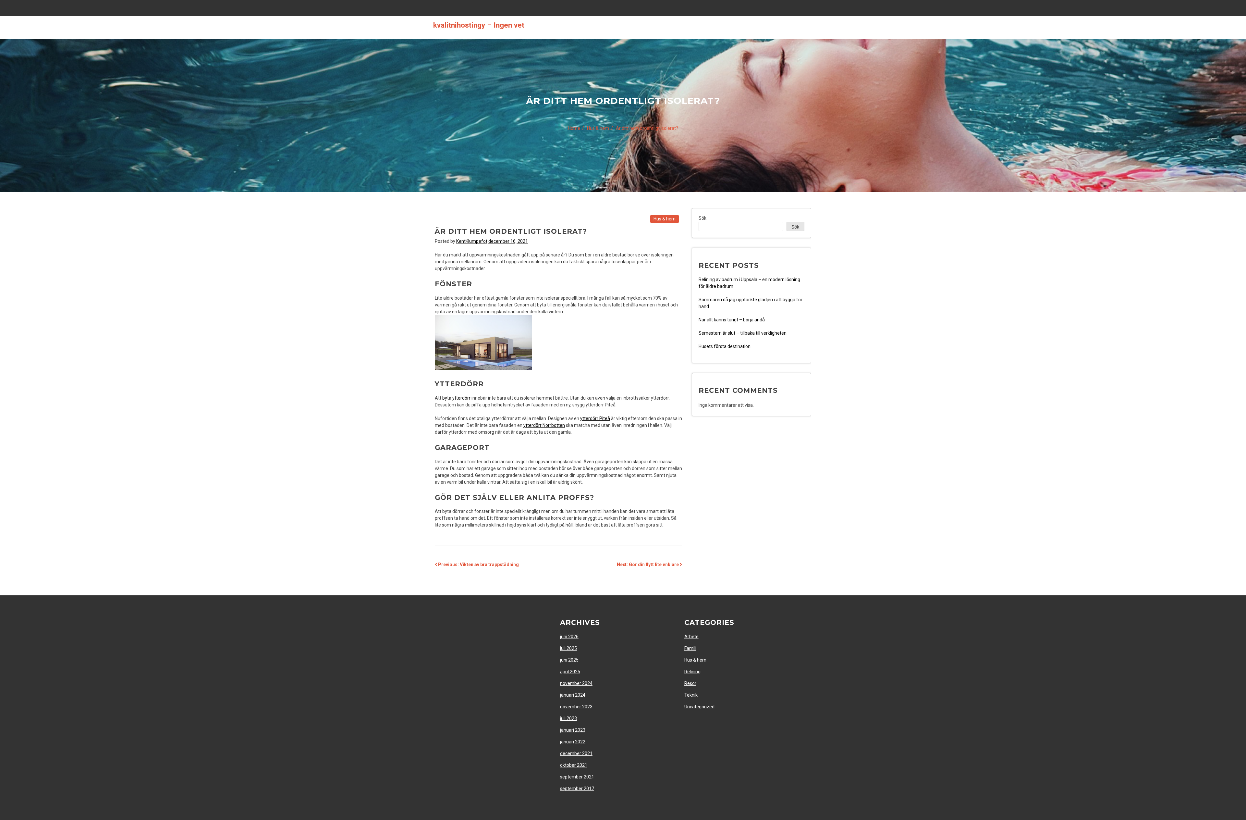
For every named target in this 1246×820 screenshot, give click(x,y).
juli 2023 (568, 718)
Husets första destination (725, 346)
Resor (690, 683)
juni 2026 (569, 636)
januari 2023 (572, 730)
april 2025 (570, 671)
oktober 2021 (573, 765)
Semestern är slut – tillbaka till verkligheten (743, 333)
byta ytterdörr (456, 398)
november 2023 (576, 706)
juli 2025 (568, 648)
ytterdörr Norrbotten (544, 425)
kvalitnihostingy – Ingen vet (478, 25)
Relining (692, 671)
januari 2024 (572, 695)
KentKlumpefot (471, 241)
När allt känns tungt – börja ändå (732, 319)
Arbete (691, 636)
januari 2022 (572, 741)
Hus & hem (665, 218)
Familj (690, 648)
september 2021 (577, 776)
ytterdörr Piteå (595, 418)
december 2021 (576, 753)
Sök (702, 218)
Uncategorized (699, 706)
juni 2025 (569, 660)
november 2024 (576, 683)
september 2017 (577, 788)
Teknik (691, 695)
